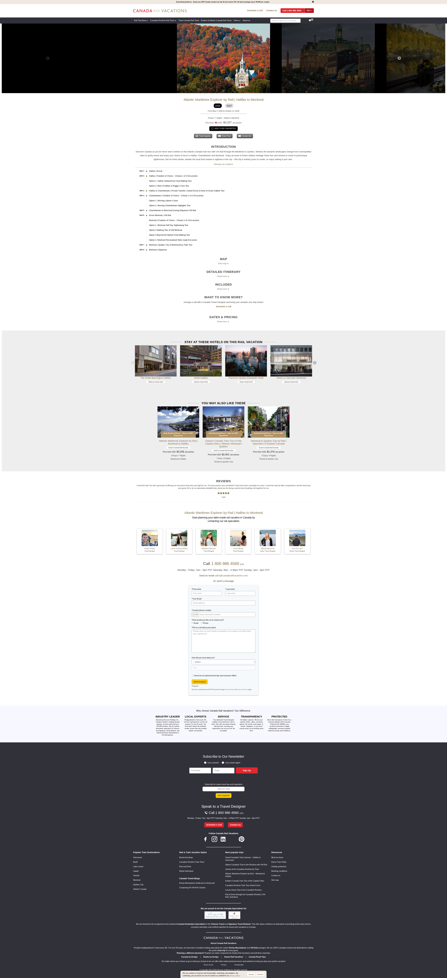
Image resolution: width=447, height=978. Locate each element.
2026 (217, 106)
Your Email (196, 599)
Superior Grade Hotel (201, 382)
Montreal (136, 880)
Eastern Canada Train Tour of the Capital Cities (244, 881)
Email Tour (226, 136)
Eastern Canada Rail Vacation (178, 447)
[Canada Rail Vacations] (169, 10)
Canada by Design (189, 957)
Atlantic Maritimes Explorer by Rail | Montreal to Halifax (178, 442)
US (308, 11)
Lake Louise (138, 867)
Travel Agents (204, 136)
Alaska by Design (211, 957)
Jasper (136, 871)
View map (222, 263)
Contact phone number (201, 610)
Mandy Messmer (268, 548)
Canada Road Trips (257, 957)
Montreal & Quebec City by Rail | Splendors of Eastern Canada (268, 442)
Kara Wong (238, 548)
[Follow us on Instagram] (214, 839)
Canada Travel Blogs (189, 878)
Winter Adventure (186, 871)
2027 (229, 106)
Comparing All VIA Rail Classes (192, 888)
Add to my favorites (225, 128)
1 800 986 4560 (294, 10)
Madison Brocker (209, 548)
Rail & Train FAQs (278, 862)
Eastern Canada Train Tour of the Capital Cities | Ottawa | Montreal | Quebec (223, 443)
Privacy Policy (229, 689)
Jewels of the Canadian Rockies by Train (242, 869)
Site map (275, 880)
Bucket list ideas (186, 857)
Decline (260, 974)
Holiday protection (278, 867)
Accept (251, 974)
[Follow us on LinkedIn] (223, 839)
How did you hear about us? (203, 658)
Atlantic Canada (139, 889)
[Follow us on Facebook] (205, 839)
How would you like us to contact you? (208, 620)
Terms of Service (242, 689)
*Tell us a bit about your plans (204, 628)
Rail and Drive (185, 867)
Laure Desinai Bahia (179, 548)
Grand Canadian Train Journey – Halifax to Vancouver (243, 858)
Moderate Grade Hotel (156, 382)
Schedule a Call (255, 10)
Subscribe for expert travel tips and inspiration (223, 784)
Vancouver (137, 857)
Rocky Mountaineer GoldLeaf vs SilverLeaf (197, 883)
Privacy (223, 965)
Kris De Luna (297, 548)
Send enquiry (199, 682)
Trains (236, 20)
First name (196, 589)
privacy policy (235, 976)
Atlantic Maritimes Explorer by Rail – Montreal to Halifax (245, 875)
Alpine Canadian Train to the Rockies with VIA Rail (246, 865)
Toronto (136, 875)
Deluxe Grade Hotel (246, 382)
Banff (135, 862)
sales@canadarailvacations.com (231, 575)
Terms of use (208, 965)
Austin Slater (149, 548)
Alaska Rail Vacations (233, 957)
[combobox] (195, 614)
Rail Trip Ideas (140, 20)
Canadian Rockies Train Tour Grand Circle (242, 885)
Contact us (271, 10)
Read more (222, 276)
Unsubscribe (239, 965)
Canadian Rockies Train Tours (191, 862)
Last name (230, 589)
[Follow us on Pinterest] (241, 839)
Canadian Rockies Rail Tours (162, 20)
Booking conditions (279, 871)
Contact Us (246, 136)
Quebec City (138, 885)
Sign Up (247, 770)
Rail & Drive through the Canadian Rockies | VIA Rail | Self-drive (245, 895)
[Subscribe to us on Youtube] (232, 839)
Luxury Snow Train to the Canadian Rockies (243, 890)
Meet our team (277, 857)
